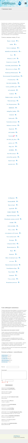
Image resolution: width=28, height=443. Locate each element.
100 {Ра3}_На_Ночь (12, 139)
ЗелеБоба (11, 93)
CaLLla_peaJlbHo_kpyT (11, 86)
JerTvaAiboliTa (11, 90)
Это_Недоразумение (11, 104)
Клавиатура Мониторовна (11, 72)
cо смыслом (4, 358)
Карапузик (11, 129)
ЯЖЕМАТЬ (11, 107)
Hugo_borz (11, 146)
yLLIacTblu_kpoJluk (12, 157)
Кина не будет (11, 205)
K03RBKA (11, 150)
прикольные (4, 355)
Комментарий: (4, 370)
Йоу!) (11, 250)
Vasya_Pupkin (11, 271)
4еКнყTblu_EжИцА (11, 111)
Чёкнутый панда (12, 100)
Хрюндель (11, 254)
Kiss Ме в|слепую (11, 153)
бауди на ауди (11, 160)
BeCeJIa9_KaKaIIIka (12, 83)
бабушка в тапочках (11, 125)
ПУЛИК (11, 222)
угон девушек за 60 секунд (11, 233)
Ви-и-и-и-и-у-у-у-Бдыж (11, 69)
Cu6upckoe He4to (11, 243)
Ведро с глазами (11, 41)
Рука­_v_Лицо (11, 229)
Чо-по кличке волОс (11, 236)
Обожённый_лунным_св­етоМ (11, 219)
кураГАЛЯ (11, 208)
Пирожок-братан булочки (11, 264)
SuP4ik (11, 44)
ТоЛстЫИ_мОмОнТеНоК (11, 65)
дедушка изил (11, 164)
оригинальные (5, 360)
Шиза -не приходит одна (12, 257)
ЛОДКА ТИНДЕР (11, 212)
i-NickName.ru (17, 435)
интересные (4, 361)
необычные (4, 356)
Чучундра (11, 240)
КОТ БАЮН (12, 132)
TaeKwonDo (11, 118)
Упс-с (11, 55)
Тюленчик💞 (11, 136)
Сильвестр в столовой (11, 62)
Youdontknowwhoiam (11, 122)
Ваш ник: (3, 366)
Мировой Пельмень (11, 215)
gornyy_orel (11, 143)
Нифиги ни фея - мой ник (11, 97)
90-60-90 (11, 114)
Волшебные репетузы (11, 282)
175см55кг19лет (12, 79)
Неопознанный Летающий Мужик (11, 76)
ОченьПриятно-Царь (11, 268)
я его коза (11, 261)
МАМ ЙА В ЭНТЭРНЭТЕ (11, 51)
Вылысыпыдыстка (11, 247)
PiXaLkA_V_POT (11, 58)
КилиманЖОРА (11, 201)
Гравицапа (11, 275)
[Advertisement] (14, 16)
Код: (2, 380)
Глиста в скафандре (11, 48)
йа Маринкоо (11, 198)
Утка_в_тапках (11, 279)
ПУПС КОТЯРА (11, 226)
